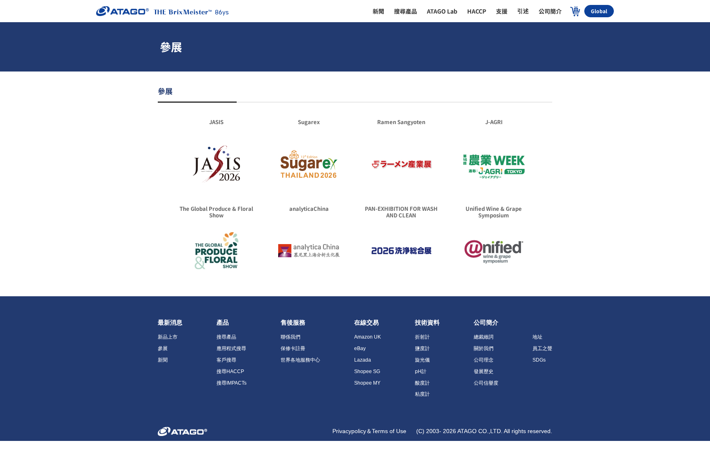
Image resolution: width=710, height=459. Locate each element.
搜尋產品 (226, 337)
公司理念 (483, 360)
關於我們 (483, 348)
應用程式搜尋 (231, 348)
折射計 (422, 337)
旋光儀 (422, 360)
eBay (360, 348)
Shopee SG (367, 371)
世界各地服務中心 (300, 360)
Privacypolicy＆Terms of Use (370, 431)
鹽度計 (422, 348)
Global (599, 10)
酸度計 (422, 383)
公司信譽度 (486, 383)
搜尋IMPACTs (232, 383)
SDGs (539, 360)
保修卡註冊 (293, 348)
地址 (537, 337)
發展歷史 (483, 371)
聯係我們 (290, 337)
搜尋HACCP (230, 371)
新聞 (163, 360)
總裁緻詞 (483, 337)
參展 (163, 348)
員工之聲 (542, 348)
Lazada (362, 360)
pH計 (420, 371)
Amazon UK (367, 337)
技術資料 (427, 322)
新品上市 (168, 337)
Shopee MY (367, 383)
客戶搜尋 (226, 360)
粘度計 (422, 394)
